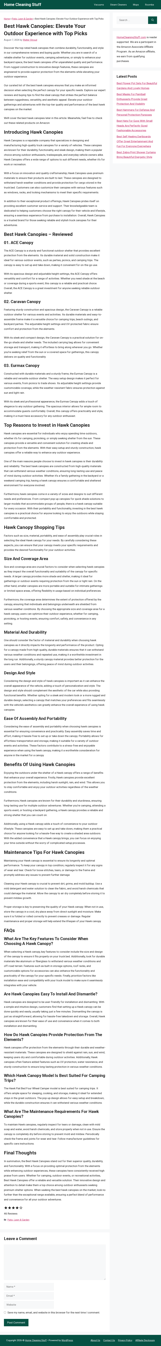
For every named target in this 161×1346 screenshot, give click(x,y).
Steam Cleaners (118, 4)
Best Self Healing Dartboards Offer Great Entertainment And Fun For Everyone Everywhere (135, 141)
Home (7, 19)
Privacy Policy (125, 1340)
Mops (136, 4)
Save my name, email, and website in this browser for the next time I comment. (53, 1312)
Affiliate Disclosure (145, 1340)
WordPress (67, 1340)
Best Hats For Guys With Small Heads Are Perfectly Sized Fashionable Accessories (135, 125)
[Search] (152, 20)
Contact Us (109, 1340)
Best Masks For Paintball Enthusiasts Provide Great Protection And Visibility (132, 99)
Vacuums (99, 4)
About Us (95, 1340)
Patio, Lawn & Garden (22, 19)
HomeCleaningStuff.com (131, 37)
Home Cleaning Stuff (22, 4)
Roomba (149, 4)
